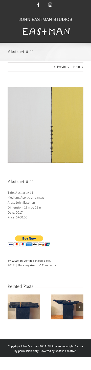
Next (76, 67)
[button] (11, 307)
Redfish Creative (65, 351)
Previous (63, 67)
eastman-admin (22, 260)
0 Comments (47, 265)
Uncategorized (27, 265)
